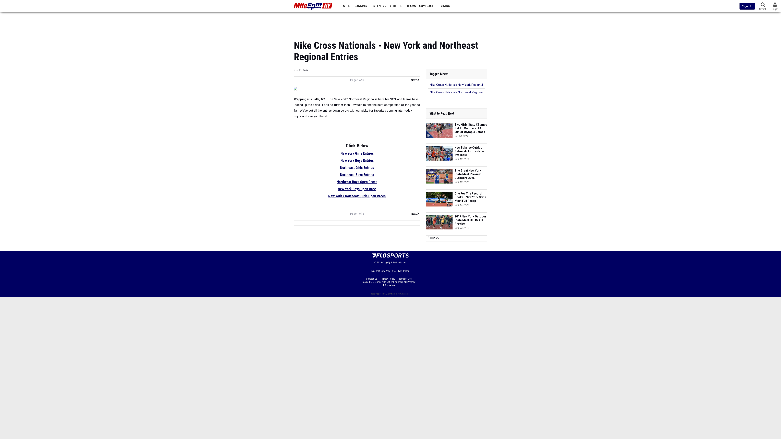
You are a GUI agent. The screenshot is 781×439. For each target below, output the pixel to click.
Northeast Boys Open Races (357, 182)
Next (414, 79)
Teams (411, 6)
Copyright (387, 262)
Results (345, 6)
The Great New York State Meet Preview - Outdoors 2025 (468, 174)
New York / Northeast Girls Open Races (357, 196)
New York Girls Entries (357, 153)
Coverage (426, 6)
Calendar (379, 6)
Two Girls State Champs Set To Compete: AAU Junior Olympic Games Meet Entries (471, 128)
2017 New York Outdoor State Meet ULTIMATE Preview (470, 220)
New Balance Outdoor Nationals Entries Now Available (469, 151)
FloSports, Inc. (400, 262)
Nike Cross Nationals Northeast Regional (456, 92)
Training (443, 6)
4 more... (434, 237)
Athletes (396, 6)
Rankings (361, 6)
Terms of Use (405, 278)
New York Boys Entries (357, 160)
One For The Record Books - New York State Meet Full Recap (470, 197)
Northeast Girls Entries (357, 167)
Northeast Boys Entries (357, 175)
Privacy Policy (388, 278)
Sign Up (747, 6)
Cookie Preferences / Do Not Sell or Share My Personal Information (389, 284)
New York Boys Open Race (357, 189)
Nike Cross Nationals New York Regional (456, 85)
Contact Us (371, 278)
